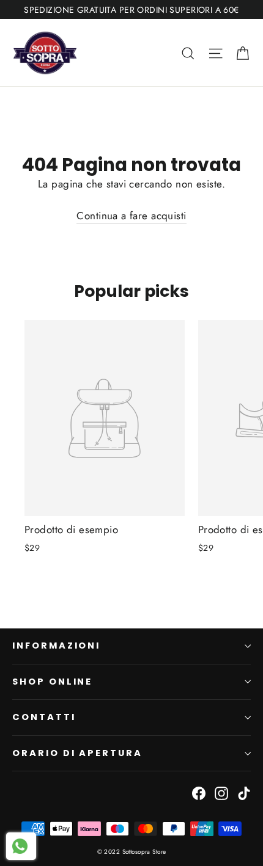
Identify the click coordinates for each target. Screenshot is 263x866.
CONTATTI (44, 717)
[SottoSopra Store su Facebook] (199, 792)
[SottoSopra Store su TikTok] (244, 792)
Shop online (52, 681)
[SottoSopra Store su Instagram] (221, 792)
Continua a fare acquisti (131, 215)
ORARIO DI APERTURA (77, 753)
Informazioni (56, 645)
